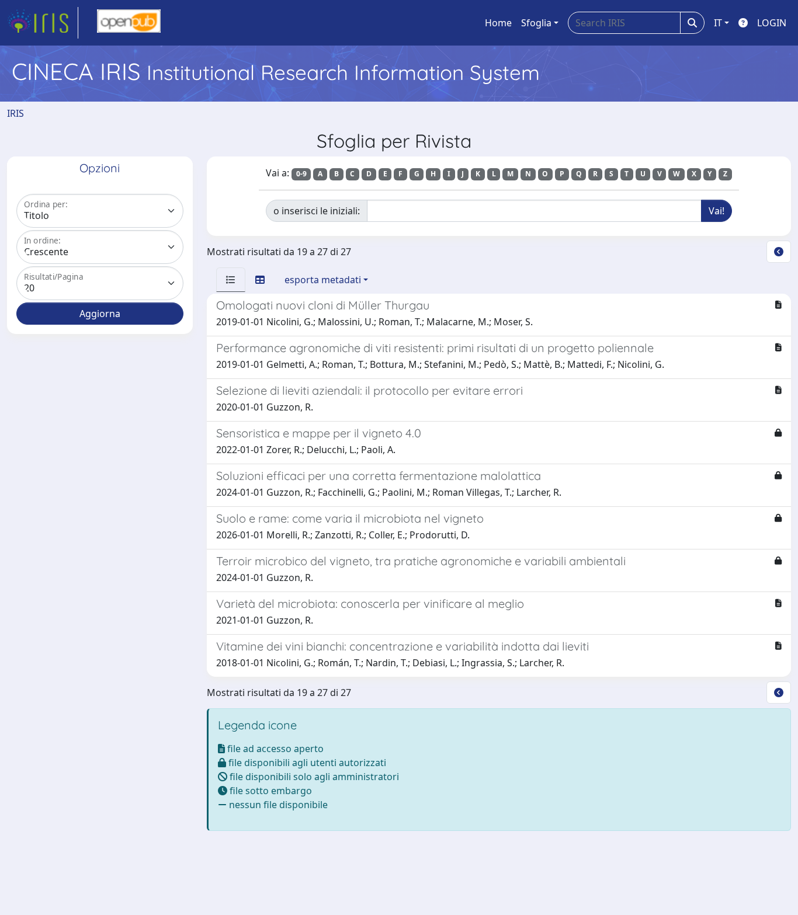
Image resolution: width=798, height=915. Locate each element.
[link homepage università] (129, 23)
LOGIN (771, 22)
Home (498, 22)
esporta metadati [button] (322, 279)
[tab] (230, 279)
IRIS (15, 113)
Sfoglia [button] (536, 22)
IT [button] (718, 22)
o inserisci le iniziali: (316, 210)
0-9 (301, 174)
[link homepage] (42, 23)
